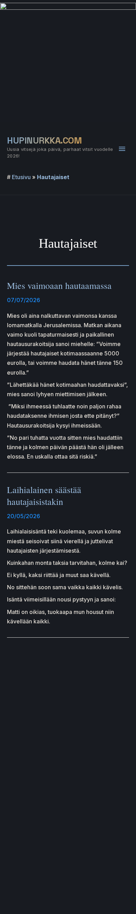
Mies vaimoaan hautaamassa (59, 285)
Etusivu (21, 177)
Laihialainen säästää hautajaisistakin (44, 495)
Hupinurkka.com (44, 140)
